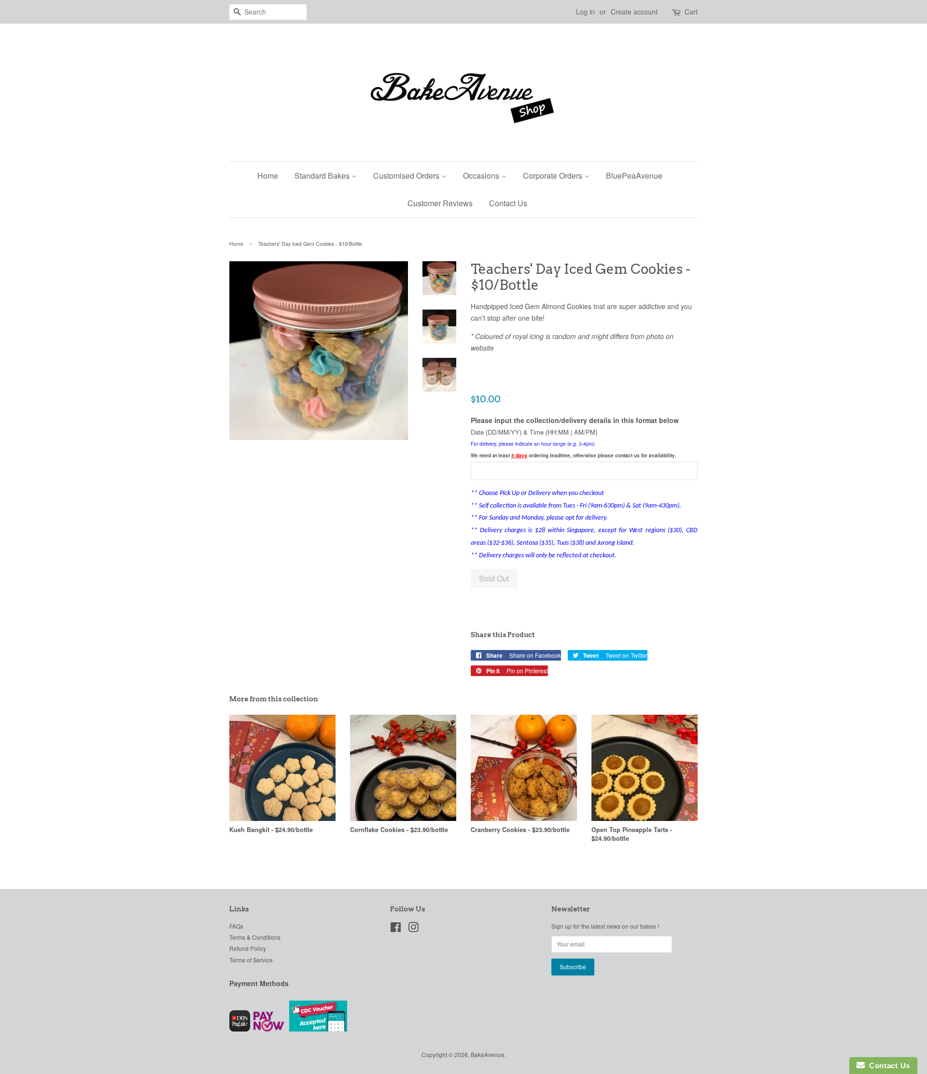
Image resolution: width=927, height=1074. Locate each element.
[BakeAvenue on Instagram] (413, 929)
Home (267, 175)
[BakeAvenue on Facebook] (395, 929)
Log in (585, 11)
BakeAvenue (488, 1054)
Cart (691, 11)
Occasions (482, 175)
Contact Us (508, 203)
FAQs (236, 926)
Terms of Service (251, 960)
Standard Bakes (323, 175)
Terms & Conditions (255, 937)
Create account (634, 11)
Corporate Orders (553, 175)
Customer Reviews (440, 203)
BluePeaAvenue (634, 175)
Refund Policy (247, 948)
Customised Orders (407, 175)
